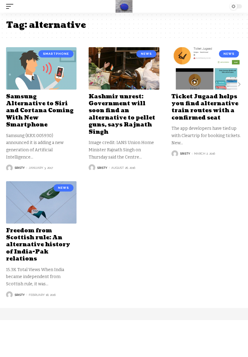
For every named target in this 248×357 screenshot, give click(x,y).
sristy (20, 167)
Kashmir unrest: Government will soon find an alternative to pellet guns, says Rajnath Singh (122, 114)
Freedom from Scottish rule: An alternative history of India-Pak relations (38, 245)
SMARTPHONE (56, 53)
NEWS (146, 53)
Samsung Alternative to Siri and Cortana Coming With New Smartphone (39, 111)
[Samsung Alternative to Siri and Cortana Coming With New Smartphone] (41, 68)
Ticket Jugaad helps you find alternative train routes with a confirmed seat (204, 107)
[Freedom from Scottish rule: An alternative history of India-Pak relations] (41, 202)
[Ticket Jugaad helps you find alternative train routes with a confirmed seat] (206, 68)
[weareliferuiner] (124, 6)
